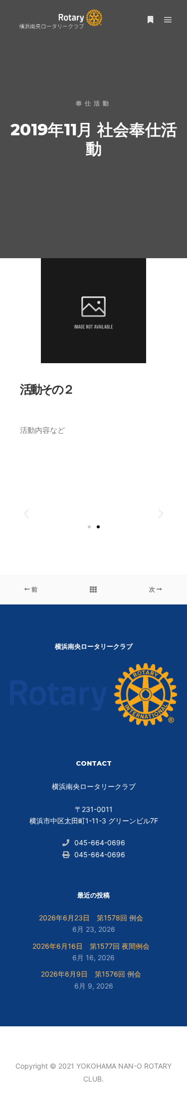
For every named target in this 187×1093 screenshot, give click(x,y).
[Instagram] (78, 1040)
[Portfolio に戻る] (93, 589)
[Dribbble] (93, 1040)
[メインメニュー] (168, 19)
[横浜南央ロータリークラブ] (60, 20)
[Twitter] (108, 1040)
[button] (26, 513)
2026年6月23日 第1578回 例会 (91, 917)
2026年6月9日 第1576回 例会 (91, 974)
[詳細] (150, 19)
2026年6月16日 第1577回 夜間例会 (91, 946)
